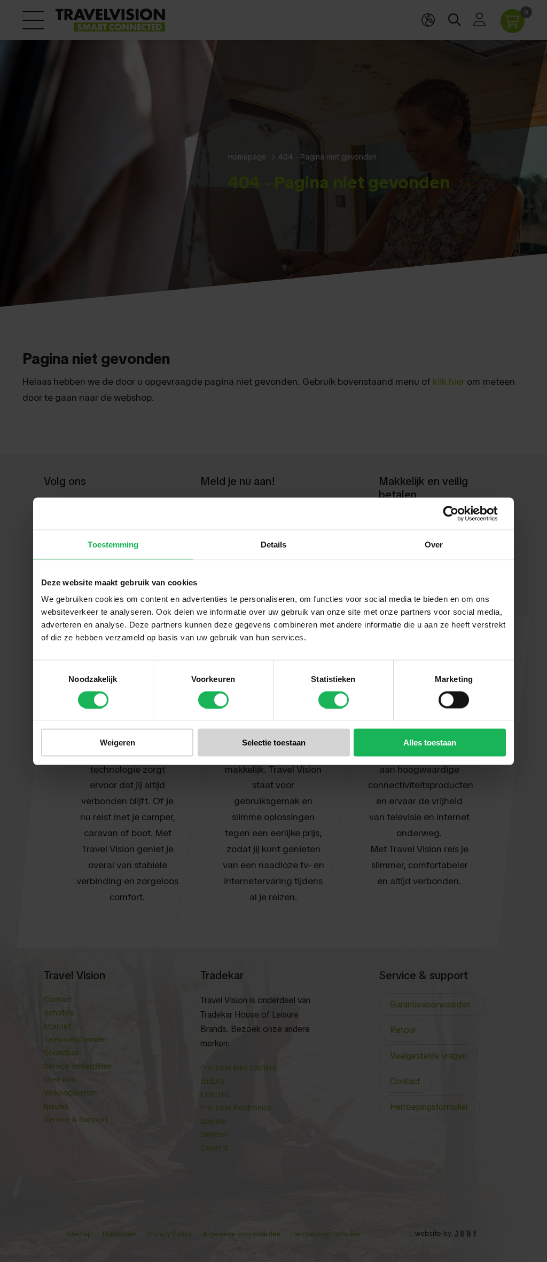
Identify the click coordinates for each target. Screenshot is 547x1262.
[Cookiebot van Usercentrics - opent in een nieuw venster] (459, 513)
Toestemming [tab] (113, 544)
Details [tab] (274, 544)
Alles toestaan (429, 742)
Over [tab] (434, 544)
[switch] (213, 699)
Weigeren (117, 742)
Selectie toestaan (274, 742)
